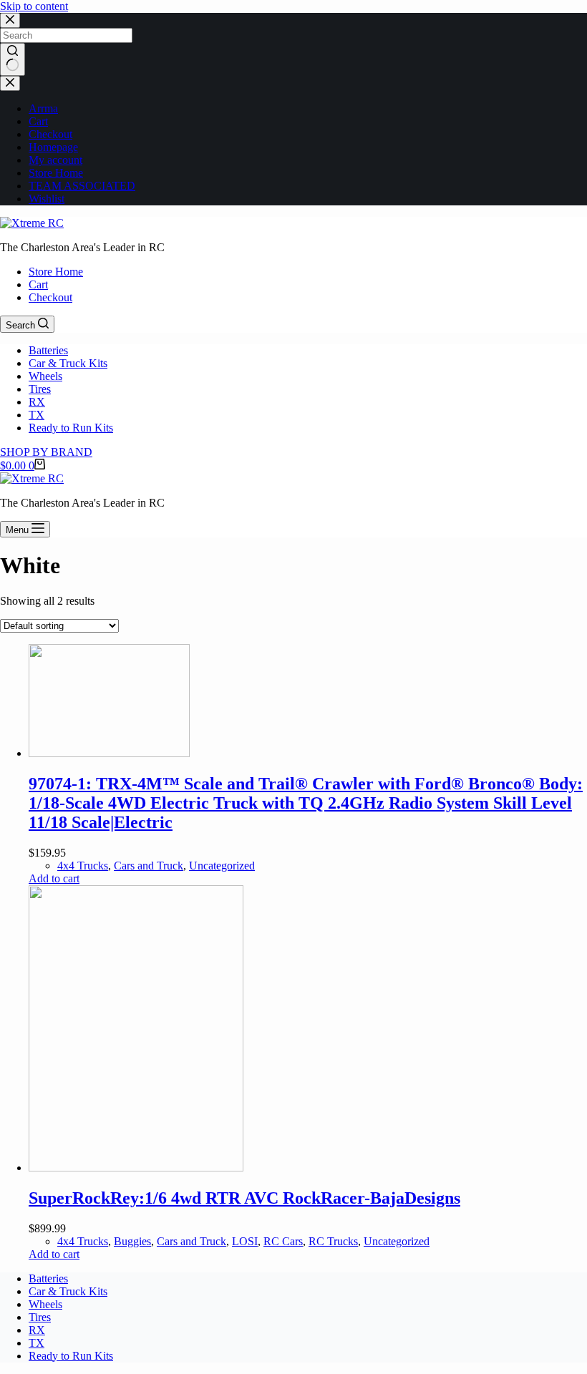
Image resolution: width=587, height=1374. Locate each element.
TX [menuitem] (36, 415)
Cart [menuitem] (38, 284)
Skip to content (34, 6)
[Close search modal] (10, 20)
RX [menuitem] (37, 402)
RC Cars (283, 1241)
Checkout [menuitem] (50, 297)
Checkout (50, 134)
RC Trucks (333, 1241)
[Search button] (12, 59)
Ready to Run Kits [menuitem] (71, 428)
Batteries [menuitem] (48, 350)
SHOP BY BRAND (46, 452)
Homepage (53, 147)
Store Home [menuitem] (56, 271)
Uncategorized (222, 865)
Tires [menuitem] (40, 389)
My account (55, 160)
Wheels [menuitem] (45, 376)
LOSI (245, 1241)
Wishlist (46, 199)
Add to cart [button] (54, 878)
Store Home (56, 173)
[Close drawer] (10, 83)
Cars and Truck (148, 865)
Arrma (43, 108)
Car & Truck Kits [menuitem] (68, 363)
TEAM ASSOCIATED (82, 186)
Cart (38, 121)
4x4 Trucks (82, 865)
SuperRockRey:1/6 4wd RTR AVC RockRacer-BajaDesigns (244, 1198)
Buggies (132, 1241)
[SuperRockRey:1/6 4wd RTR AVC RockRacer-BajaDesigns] (136, 1167)
